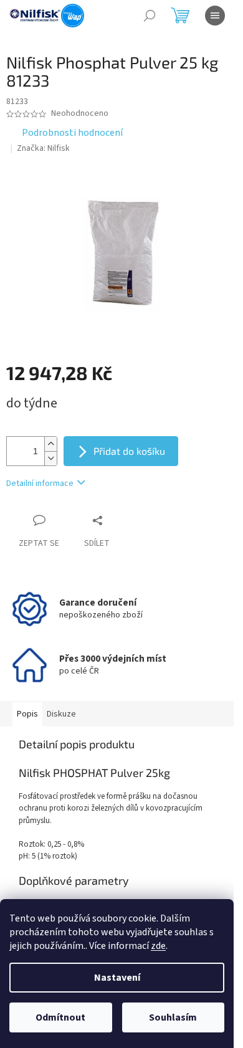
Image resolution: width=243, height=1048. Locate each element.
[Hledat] (149, 15)
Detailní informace (40, 483)
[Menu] (214, 15)
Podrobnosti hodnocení (72, 133)
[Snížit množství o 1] (50, 458)
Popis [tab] (27, 714)
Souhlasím (173, 1017)
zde (158, 946)
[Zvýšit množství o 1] (50, 444)
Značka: (43, 148)
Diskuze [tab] (61, 714)
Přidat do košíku (129, 451)
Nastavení (117, 977)
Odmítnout (60, 1017)
